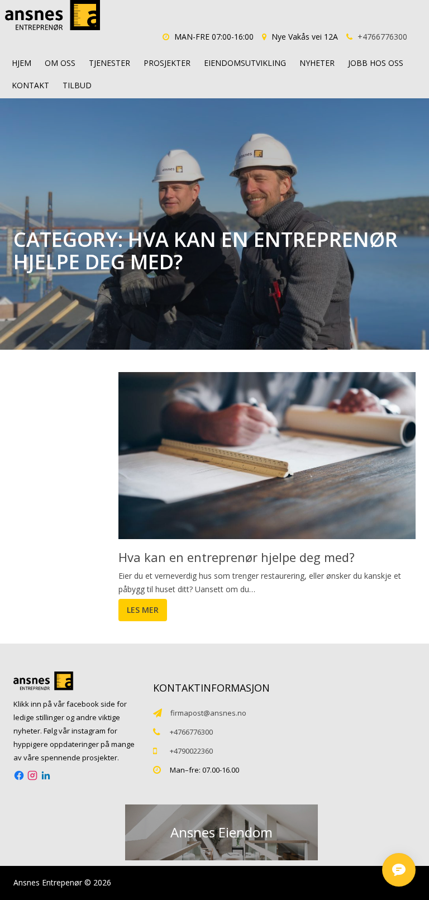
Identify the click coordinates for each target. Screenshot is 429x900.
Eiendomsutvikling (245, 63)
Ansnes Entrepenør (47, 882)
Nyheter (317, 63)
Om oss (60, 63)
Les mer (143, 609)
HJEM (21, 63)
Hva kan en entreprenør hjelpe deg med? (236, 557)
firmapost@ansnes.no (208, 713)
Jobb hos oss (375, 63)
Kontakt (30, 85)
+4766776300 (382, 36)
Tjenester (109, 63)
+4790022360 (191, 751)
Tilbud (77, 85)
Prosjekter (167, 63)
